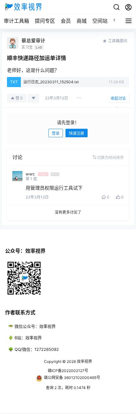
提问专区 (45, 21)
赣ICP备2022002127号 (68, 370)
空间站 (100, 21)
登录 (55, 133)
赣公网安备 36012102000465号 (72, 377)
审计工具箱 (16, 21)
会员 (66, 21)
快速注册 (76, 133)
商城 (82, 21)
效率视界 (84, 361)
